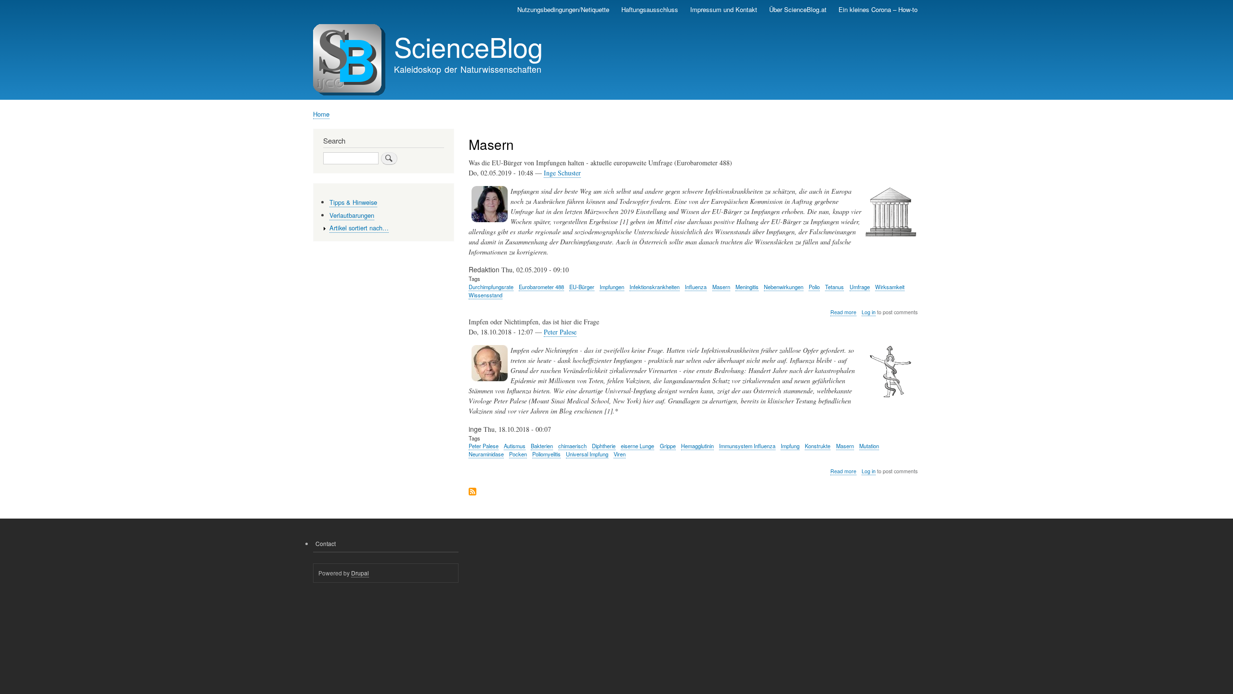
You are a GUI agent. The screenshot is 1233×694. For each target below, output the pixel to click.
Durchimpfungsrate (491, 287)
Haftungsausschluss (649, 9)
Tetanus (834, 287)
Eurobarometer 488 (541, 287)
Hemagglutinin (697, 446)
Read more (843, 312)
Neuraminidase (486, 454)
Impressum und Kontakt (723, 9)
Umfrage (860, 287)
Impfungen (612, 287)
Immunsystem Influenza (747, 446)
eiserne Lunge (637, 446)
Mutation (869, 446)
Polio (814, 287)
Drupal (360, 573)
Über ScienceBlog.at (797, 9)
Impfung (790, 446)
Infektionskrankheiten (655, 287)
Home (321, 114)
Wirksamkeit (890, 287)
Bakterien (542, 446)
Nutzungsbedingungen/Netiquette (563, 9)
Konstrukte (817, 446)
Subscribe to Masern (472, 492)
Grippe (668, 446)
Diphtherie (604, 446)
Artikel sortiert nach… (359, 227)
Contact (325, 543)
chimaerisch (572, 446)
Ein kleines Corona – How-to (878, 9)
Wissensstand (485, 295)
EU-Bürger (581, 287)
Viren (620, 454)
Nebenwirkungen (783, 287)
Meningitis (747, 287)
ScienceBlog (468, 46)
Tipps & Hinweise (353, 202)
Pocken (518, 454)
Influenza (696, 287)
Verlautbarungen (351, 215)
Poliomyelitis (546, 454)
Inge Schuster (562, 172)
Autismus (514, 446)
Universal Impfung (587, 454)
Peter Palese (560, 331)
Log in (869, 312)
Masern (721, 287)
